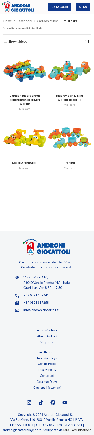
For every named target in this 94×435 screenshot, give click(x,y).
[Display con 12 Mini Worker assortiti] (69, 71)
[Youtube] (65, 402)
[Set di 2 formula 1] (24, 138)
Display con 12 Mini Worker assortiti (69, 98)
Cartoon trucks (48, 21)
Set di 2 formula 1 (24, 163)
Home (7, 21)
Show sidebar (18, 41)
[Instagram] (29, 402)
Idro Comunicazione (77, 430)
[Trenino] (69, 138)
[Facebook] (53, 402)
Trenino (69, 163)
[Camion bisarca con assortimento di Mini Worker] (24, 71)
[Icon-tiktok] (41, 402)
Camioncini (24, 21)
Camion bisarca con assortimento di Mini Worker (25, 100)
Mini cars (24, 108)
